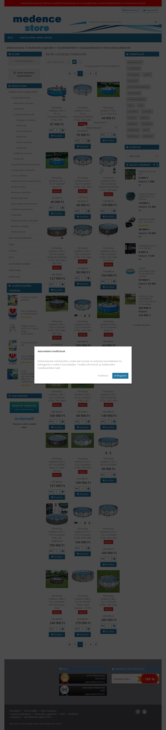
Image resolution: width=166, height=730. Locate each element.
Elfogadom (121, 375)
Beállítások (103, 375)
